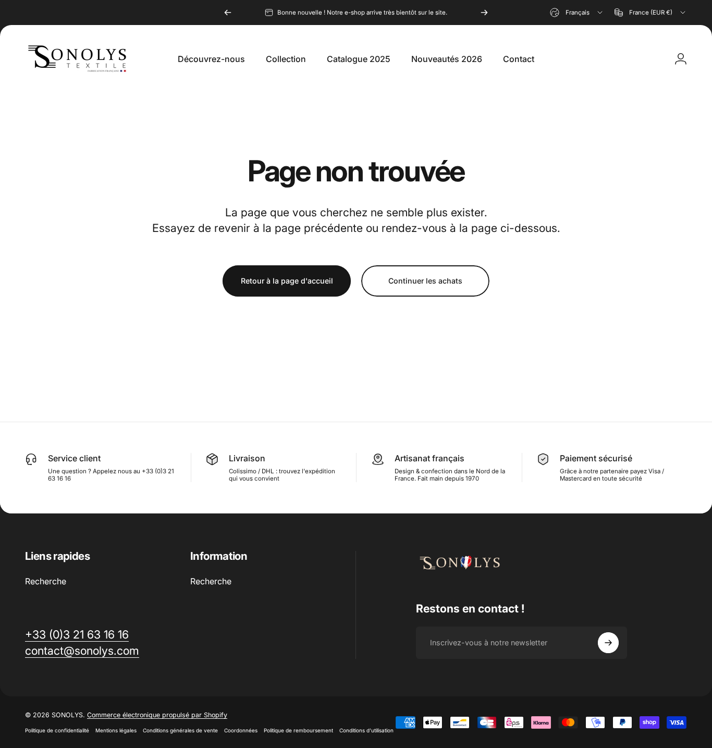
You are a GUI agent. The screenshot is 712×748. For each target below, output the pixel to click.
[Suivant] (484, 12)
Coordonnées (240, 730)
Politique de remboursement (298, 730)
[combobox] (577, 12)
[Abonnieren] (608, 642)
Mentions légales (116, 730)
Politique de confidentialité (57, 730)
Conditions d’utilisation (366, 730)
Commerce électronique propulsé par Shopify (157, 715)
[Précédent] (227, 12)
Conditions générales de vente (180, 730)
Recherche (45, 581)
